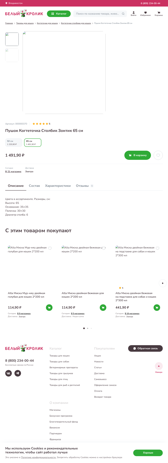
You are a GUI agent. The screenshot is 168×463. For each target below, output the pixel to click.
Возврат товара (102, 396)
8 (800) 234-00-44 (150, 3)
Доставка (99, 373)
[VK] (8, 373)
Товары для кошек (60, 355)
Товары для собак (59, 361)
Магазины (55, 410)
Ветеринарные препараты (64, 367)
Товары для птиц (59, 379)
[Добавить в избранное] (158, 155)
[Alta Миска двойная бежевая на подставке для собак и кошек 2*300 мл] (138, 283)
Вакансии (55, 427)
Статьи (98, 367)
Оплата (98, 391)
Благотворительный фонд (64, 421)
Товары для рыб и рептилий (65, 385)
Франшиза (55, 439)
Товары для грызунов (61, 373)
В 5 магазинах (77, 313)
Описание (16, 186)
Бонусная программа (61, 415)
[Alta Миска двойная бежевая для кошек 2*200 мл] (84, 283)
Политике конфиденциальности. (38, 457)
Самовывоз (100, 379)
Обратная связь (147, 348)
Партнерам (56, 433)
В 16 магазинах (132, 313)
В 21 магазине (13, 171)
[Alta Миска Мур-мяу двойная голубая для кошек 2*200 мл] (30, 283)
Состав (34, 186)
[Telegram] (17, 373)
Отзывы (84, 186)
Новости (98, 361)
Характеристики (58, 186)
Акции (97, 355)
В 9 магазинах (24, 313)
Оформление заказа (105, 385)
